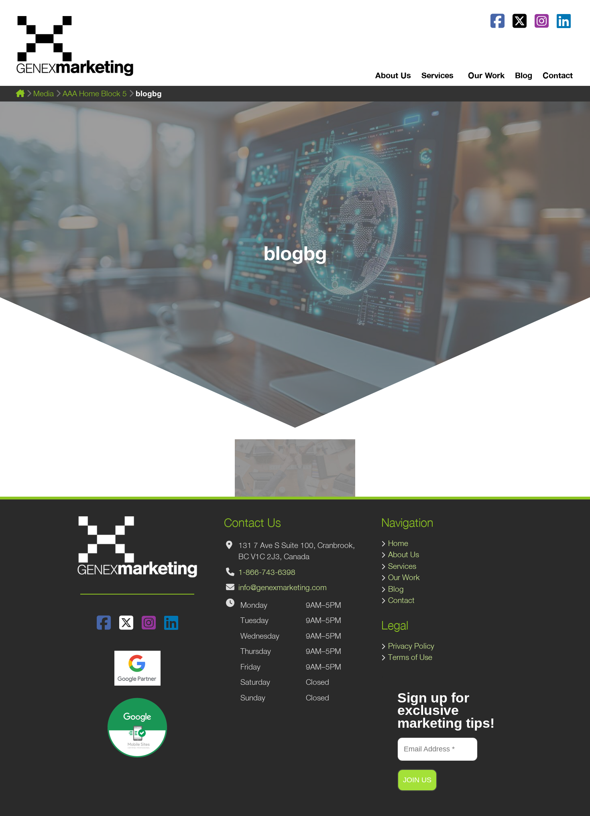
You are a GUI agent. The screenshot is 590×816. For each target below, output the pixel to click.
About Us (393, 75)
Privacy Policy (411, 645)
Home (398, 543)
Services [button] (437, 75)
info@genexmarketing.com (282, 587)
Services (402, 566)
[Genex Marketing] (75, 50)
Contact (558, 75)
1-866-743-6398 (266, 572)
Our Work (486, 75)
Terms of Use (410, 657)
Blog (523, 75)
